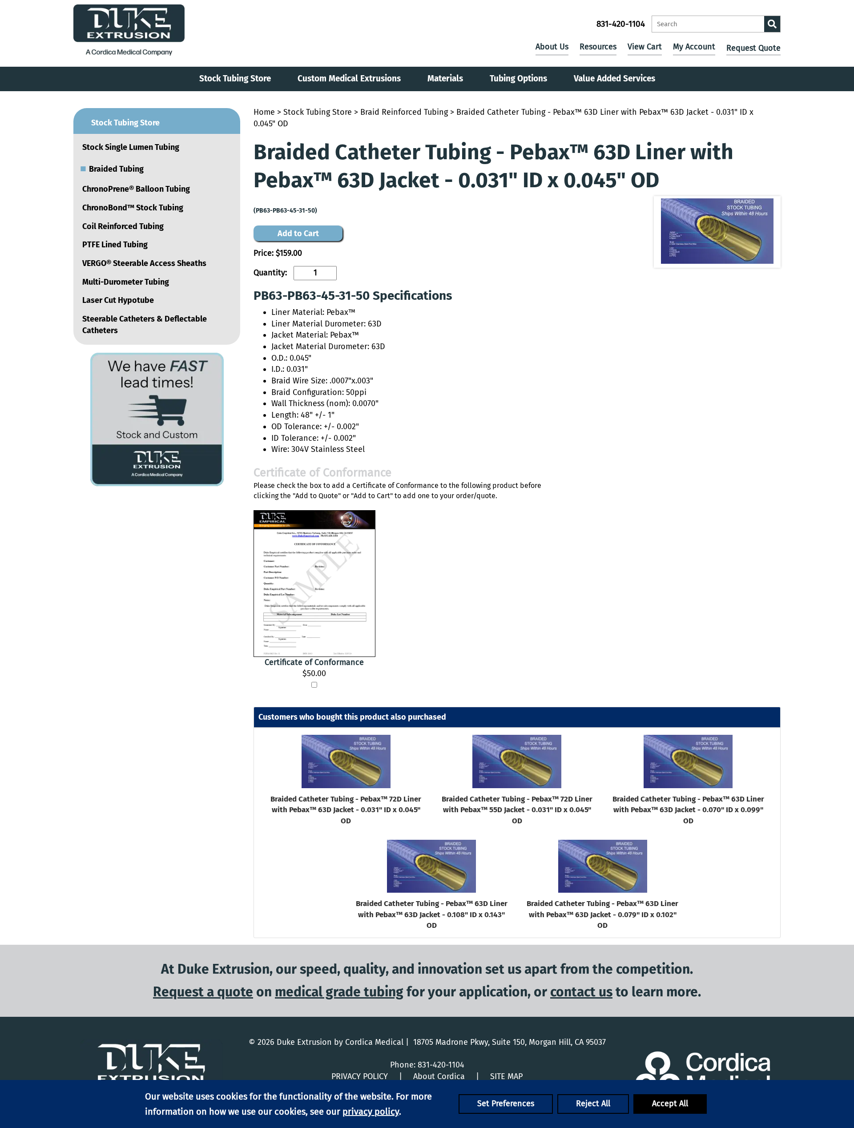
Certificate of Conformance (314, 662)
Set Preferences (505, 1103)
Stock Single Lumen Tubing (130, 147)
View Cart (645, 47)
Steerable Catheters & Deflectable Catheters (144, 324)
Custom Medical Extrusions (349, 78)
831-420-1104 (620, 24)
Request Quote (753, 48)
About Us (552, 47)
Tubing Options (518, 78)
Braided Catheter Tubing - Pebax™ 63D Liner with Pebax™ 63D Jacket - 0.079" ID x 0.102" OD (602, 914)
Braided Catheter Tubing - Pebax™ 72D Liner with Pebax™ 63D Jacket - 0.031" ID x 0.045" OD (345, 810)
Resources (598, 47)
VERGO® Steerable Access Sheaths (144, 263)
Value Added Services (614, 78)
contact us (581, 992)
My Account (694, 47)
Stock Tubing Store (235, 78)
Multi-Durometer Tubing (125, 282)
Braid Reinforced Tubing (404, 112)
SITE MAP (506, 1076)
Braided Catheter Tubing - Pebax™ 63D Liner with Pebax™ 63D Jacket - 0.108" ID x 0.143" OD (432, 914)
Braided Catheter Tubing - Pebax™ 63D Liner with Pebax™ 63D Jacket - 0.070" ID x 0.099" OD (688, 810)
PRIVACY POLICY (359, 1076)
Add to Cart (298, 233)
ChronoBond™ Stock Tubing (132, 208)
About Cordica (439, 1076)
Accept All (670, 1103)
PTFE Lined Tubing (115, 245)
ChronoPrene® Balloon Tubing (136, 189)
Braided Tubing (112, 168)
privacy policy (370, 1111)
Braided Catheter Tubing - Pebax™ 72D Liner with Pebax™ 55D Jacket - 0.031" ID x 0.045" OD (517, 810)
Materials (445, 78)
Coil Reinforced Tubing (123, 226)
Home (264, 112)
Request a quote (203, 992)
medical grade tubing (339, 992)
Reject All (593, 1103)
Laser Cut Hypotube (118, 300)
